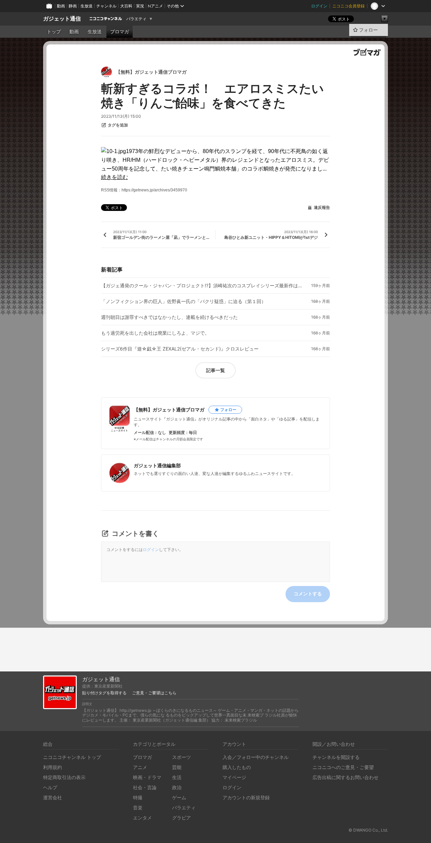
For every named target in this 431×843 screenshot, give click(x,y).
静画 (73, 5)
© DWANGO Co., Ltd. (368, 830)
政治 (176, 787)
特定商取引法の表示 (64, 777)
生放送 (86, 5)
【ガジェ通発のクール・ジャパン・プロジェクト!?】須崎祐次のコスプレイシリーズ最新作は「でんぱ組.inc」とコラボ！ (202, 285)
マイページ (234, 777)
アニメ (140, 767)
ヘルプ (50, 787)
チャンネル (106, 5)
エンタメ (142, 817)
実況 (140, 5)
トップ (54, 31)
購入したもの (237, 767)
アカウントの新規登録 (246, 797)
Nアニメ (155, 5)
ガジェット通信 (62, 19)
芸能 (176, 767)
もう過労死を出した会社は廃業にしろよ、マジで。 (155, 333)
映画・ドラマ (147, 777)
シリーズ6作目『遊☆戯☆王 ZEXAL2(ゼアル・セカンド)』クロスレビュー (180, 348)
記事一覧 (215, 370)
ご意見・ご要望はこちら (154, 693)
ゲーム (179, 797)
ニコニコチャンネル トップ (72, 757)
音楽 (137, 807)
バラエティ (136, 18)
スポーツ (181, 757)
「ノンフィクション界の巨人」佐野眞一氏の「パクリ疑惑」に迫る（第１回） (183, 301)
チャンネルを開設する (336, 757)
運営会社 (52, 797)
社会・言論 (145, 787)
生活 (176, 777)
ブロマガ (119, 31)
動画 (61, 5)
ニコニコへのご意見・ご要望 (343, 767)
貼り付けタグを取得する (104, 693)
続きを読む (114, 177)
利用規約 (52, 767)
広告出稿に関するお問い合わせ (345, 777)
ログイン (319, 5)
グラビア (181, 817)
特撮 (137, 797)
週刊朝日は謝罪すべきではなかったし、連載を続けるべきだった (169, 317)
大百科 (126, 5)
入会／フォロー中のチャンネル (256, 757)
